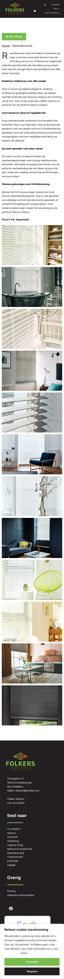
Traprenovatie (15, 857)
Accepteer (32, 961)
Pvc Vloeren (13, 829)
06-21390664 (15, 787)
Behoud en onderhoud (19, 849)
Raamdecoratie (15, 853)
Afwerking (13, 841)
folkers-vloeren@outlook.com (23, 790)
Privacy (11, 891)
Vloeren (11, 833)
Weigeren (32, 971)
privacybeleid (12, 952)
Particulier (12, 861)
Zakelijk (11, 865)
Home (6, 45)
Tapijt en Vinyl (15, 845)
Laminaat (12, 837)
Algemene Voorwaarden (20, 895)
